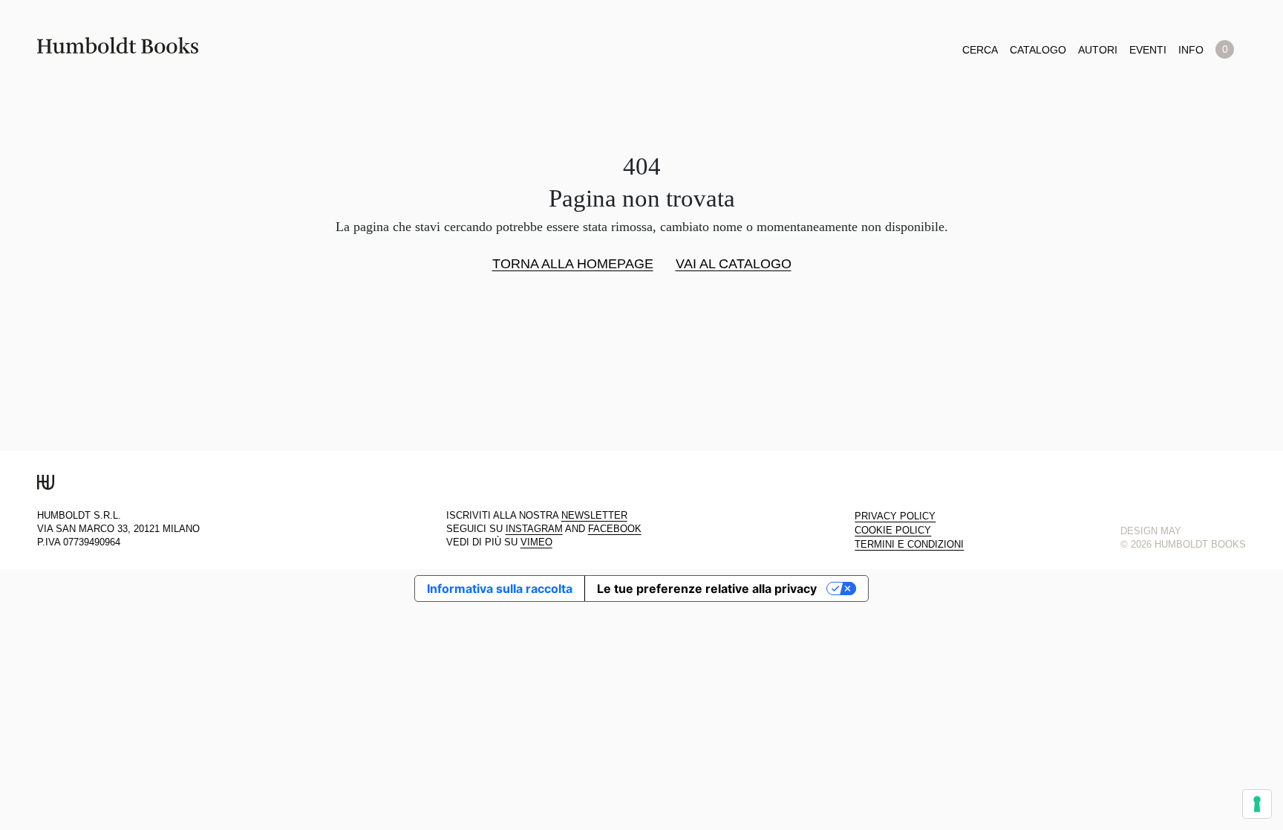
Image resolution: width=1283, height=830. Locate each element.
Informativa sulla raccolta (499, 588)
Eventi (1147, 50)
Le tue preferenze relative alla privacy (707, 588)
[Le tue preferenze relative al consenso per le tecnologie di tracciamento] (1257, 804)
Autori (1097, 50)
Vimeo (536, 542)
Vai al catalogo (733, 264)
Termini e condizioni (909, 544)
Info (1191, 50)
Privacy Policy (895, 516)
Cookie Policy (893, 530)
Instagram (534, 529)
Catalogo (1038, 50)
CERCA (980, 50)
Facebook (615, 529)
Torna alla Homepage (572, 264)
